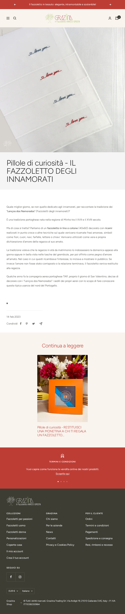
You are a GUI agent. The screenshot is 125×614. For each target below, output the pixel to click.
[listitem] (20, 323)
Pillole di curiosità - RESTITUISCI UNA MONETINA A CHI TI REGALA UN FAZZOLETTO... (61, 431)
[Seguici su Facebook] (11, 576)
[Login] (109, 18)
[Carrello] (116, 18)
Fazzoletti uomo (16, 525)
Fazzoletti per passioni (19, 518)
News (49, 531)
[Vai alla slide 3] (63, 481)
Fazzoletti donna (16, 531)
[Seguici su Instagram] (19, 576)
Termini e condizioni (97, 525)
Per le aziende (54, 525)
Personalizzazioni (16, 538)
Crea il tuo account (18, 557)
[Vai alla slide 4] (66, 481)
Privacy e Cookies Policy (60, 544)
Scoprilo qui (62, 473)
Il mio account (15, 551)
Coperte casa (14, 544)
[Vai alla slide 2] (61, 481)
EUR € (12, 591)
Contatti (51, 538)
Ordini (88, 518)
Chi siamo (52, 518)
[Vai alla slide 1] (58, 481)
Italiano (25, 591)
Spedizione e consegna (98, 538)
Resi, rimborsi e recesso (99, 544)
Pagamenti (91, 531)
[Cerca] (14, 18)
